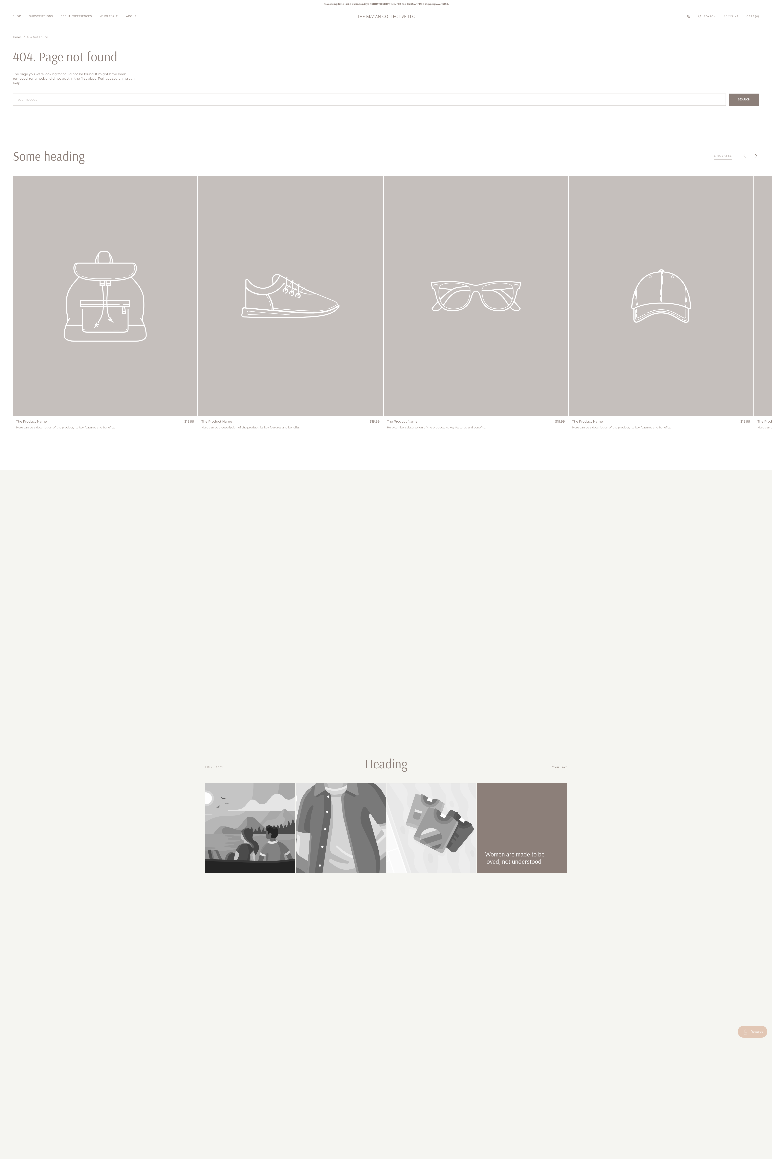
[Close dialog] (460, 535)
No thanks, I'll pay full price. (425, 606)
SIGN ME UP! (425, 594)
